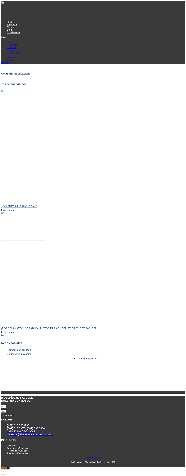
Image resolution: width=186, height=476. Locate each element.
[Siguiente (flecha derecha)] (5, 474)
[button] (56, 37)
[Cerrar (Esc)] (11, 471)
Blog (9, 30)
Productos (12, 24)
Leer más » (7, 210)
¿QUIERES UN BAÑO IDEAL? (19, 206)
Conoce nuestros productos (84, 358)
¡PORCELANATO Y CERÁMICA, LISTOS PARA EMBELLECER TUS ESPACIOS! (48, 328)
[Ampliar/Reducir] (2, 471)
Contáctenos (13, 32)
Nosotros (11, 27)
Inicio (9, 22)
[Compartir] (8, 471)
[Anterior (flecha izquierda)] (2, 474)
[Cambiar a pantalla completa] (5, 471)
